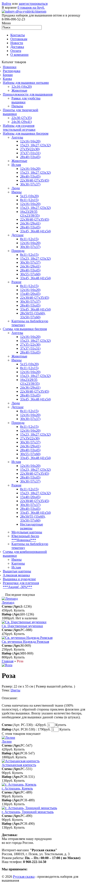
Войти (6, 3)
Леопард (8, 602)
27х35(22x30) (30, 438)
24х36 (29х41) (21, 122)
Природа (17, 251)
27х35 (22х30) (30, 344)
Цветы (15, 690)
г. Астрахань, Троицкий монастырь (28, 812)
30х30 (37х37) (30, 262)
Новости (16, 43)
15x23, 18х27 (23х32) (35, 145)
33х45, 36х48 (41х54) (35, 231)
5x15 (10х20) (29, 196)
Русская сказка (24, 876)
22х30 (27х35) (21, 118)
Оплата (15, 51)
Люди (15, 188)
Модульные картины (26, 532)
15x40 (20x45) (30, 294)
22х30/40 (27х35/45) (34, 180)
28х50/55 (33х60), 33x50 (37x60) (33, 315)
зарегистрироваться (33, 3)
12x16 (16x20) (21, 86)
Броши (8, 75)
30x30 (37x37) (30, 184)
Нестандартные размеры (31, 526)
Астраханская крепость (19, 765)
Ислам (16, 165)
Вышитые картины (17, 571)
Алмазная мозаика (16, 575)
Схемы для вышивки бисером (25, 329)
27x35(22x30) (30, 149)
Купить (19, 610)
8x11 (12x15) (29, 239)
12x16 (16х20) (30, 168)
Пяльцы (17, 106)
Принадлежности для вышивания (27, 94)
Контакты (17, 35)
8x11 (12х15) (29, 200)
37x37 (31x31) (30, 153)
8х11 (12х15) (29, 286)
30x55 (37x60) (30, 274)
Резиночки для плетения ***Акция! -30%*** (21, 585)
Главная (7, 661)
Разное (16, 282)
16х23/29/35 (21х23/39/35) (30, 213)
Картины (18, 563)
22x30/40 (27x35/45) (34, 219)
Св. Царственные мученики (22, 626)
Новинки (9, 67)
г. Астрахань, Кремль (17, 788)
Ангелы (17, 137)
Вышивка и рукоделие (19, 579)
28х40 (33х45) (30, 157)
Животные (19, 90)
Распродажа (11, 71)
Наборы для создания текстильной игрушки (19, 127)
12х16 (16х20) (30, 141)
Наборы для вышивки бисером (25, 133)
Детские (17, 235)
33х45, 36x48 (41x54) (35, 458)
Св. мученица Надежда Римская (25, 641)
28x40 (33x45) (30, 176)
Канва (7, 79)
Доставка (17, 47)
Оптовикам (18, 39)
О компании (19, 54)
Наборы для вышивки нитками (26, 82)
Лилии (7, 741)
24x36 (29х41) (30, 387)
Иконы (16, 192)
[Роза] (7, 665)
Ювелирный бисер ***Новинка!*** (25, 538)
